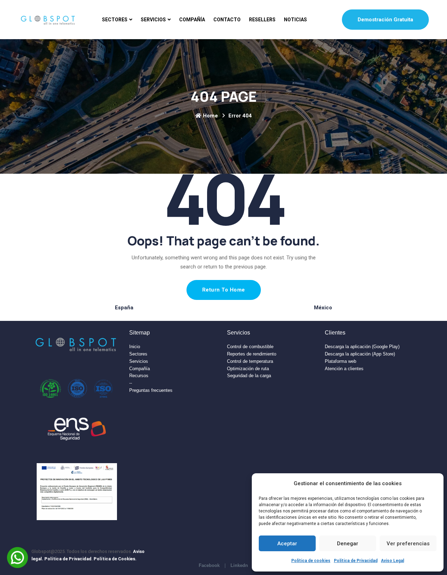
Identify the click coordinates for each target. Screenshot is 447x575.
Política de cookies (310, 560)
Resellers (262, 19)
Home (210, 116)
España (124, 307)
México (323, 307)
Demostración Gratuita (385, 19)
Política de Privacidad (356, 560)
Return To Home (223, 290)
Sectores (114, 19)
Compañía (192, 19)
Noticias (295, 19)
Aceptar (287, 543)
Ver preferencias (408, 543)
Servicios (153, 19)
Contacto (227, 19)
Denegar (347, 543)
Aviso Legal (392, 560)
